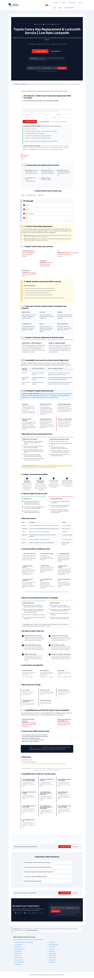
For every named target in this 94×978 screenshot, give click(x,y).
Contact (60, 7)
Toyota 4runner (18, 944)
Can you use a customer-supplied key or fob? (33, 739)
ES (49, 5)
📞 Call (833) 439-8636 (40, 51)
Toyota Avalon (18, 946)
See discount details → (32, 930)
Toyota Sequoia (52, 953)
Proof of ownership (62, 121)
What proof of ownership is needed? (31, 738)
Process (56, 121)
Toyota (22, 158)
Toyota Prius (52, 949)
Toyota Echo (18, 955)
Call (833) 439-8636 (69, 7)
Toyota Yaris (52, 962)
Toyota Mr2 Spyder (53, 944)
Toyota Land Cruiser (19, 962)
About (80, 2)
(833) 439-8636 (38, 747)
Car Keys (63, 2)
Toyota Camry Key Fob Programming (24, 942)
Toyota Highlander (19, 960)
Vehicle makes (24, 156)
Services (56, 2)
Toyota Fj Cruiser (19, 957)
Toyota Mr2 (51, 942)
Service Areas (72, 2)
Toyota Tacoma (52, 957)
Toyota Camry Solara (20, 949)
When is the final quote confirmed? (30, 741)
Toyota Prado (52, 946)
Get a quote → (61, 68)
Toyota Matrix (18, 964)
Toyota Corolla (18, 953)
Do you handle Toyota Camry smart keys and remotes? (35, 736)
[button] (58, 2)
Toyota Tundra (52, 960)
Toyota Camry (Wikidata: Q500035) (29, 761)
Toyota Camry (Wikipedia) (27, 759)
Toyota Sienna (52, 955)
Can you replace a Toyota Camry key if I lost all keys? (35, 735)
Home (22, 153)
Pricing (27, 205)
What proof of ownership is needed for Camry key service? (38, 871)
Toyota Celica (18, 951)
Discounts (62, 974)
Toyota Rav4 (52, 951)
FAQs (53, 121)
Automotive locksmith (25, 155)
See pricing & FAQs (44, 121)
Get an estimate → (55, 51)
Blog (55, 7)
